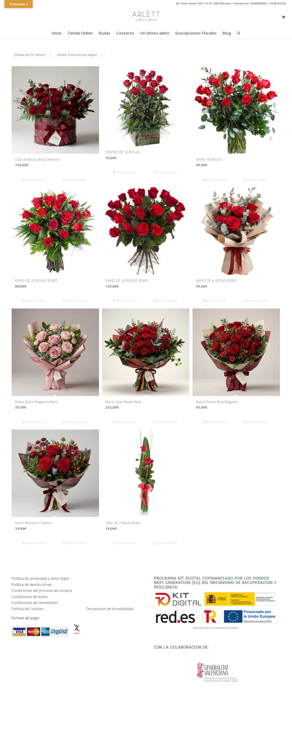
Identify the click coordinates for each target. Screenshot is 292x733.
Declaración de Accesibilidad (109, 608)
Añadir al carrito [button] (35, 179)
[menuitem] (57, 33)
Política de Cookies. (27, 608)
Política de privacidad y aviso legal (40, 578)
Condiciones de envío (29, 596)
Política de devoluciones (31, 584)
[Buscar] (237, 33)
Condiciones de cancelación (34, 602)
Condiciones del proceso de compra (41, 590)
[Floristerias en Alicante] (145, 17)
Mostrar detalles (76, 179)
